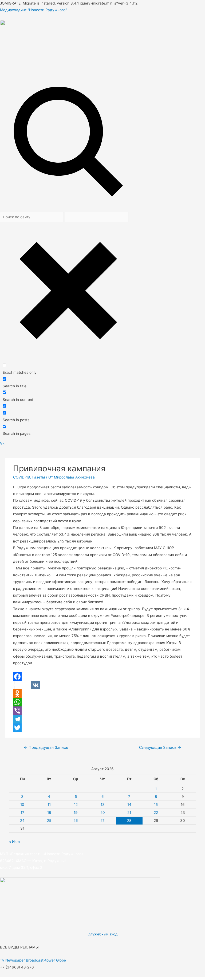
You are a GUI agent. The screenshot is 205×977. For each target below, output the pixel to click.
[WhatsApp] (102, 702)
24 (22, 820)
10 (22, 804)
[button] (102, 450)
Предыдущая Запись (46, 747)
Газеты (38, 477)
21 (129, 812)
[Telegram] (102, 719)
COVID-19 (21, 477)
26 (75, 820)
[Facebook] (102, 676)
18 (49, 812)
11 (49, 804)
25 (49, 820)
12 (76, 804)
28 (129, 820)
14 (129, 804)
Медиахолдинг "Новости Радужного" (33, 10)
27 (102, 820)
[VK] (102, 685)
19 (76, 812)
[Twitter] (102, 727)
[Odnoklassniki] (102, 693)
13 (103, 804)
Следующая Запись (160, 747)
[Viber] (102, 710)
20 (102, 812)
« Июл (14, 841)
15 (156, 804)
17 (22, 812)
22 (156, 812)
